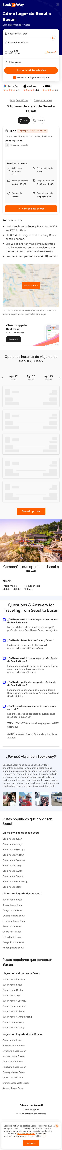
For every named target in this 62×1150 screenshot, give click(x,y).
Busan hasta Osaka (13, 990)
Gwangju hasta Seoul (14, 915)
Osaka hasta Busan (13, 1077)
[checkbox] (14, 77)
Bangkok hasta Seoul (13, 942)
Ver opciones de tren (33, 208)
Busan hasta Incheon (14, 1011)
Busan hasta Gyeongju (14, 1000)
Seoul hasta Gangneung (15, 881)
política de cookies (26, 1133)
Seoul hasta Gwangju (14, 860)
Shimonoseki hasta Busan (16, 1082)
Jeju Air (7, 580)
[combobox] (31, 33)
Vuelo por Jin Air (23, 669)
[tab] (24, 120)
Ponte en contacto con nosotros (31, 1113)
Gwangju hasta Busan (14, 1072)
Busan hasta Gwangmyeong (17, 1016)
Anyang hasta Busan (13, 1088)
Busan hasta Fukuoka (14, 979)
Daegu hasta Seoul (12, 910)
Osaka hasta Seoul (12, 931)
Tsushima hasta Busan (14, 1066)
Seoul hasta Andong (13, 854)
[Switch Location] (53, 38)
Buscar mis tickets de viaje (31, 70)
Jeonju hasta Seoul (12, 905)
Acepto (31, 1143)
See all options (31, 511)
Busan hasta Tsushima (14, 1006)
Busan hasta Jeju (11, 995)
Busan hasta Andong (13, 1027)
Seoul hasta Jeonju (12, 844)
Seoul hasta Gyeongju (14, 849)
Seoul (12, 100)
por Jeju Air (51, 630)
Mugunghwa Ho (44, 196)
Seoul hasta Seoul (12, 886)
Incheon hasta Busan (14, 1056)
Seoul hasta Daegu (12, 865)
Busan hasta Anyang (13, 1022)
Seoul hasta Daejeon (13, 876)
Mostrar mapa (31, 285)
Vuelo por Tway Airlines (34, 692)
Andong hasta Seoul (13, 947)
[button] (57, 4)
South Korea (22, 100)
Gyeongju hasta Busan (14, 1050)
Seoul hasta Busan (12, 838)
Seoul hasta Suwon (12, 870)
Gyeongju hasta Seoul (14, 921)
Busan (37, 100)
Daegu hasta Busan (13, 1061)
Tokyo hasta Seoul (12, 937)
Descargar (13, 339)
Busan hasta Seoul (12, 899)
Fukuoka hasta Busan (14, 1045)
